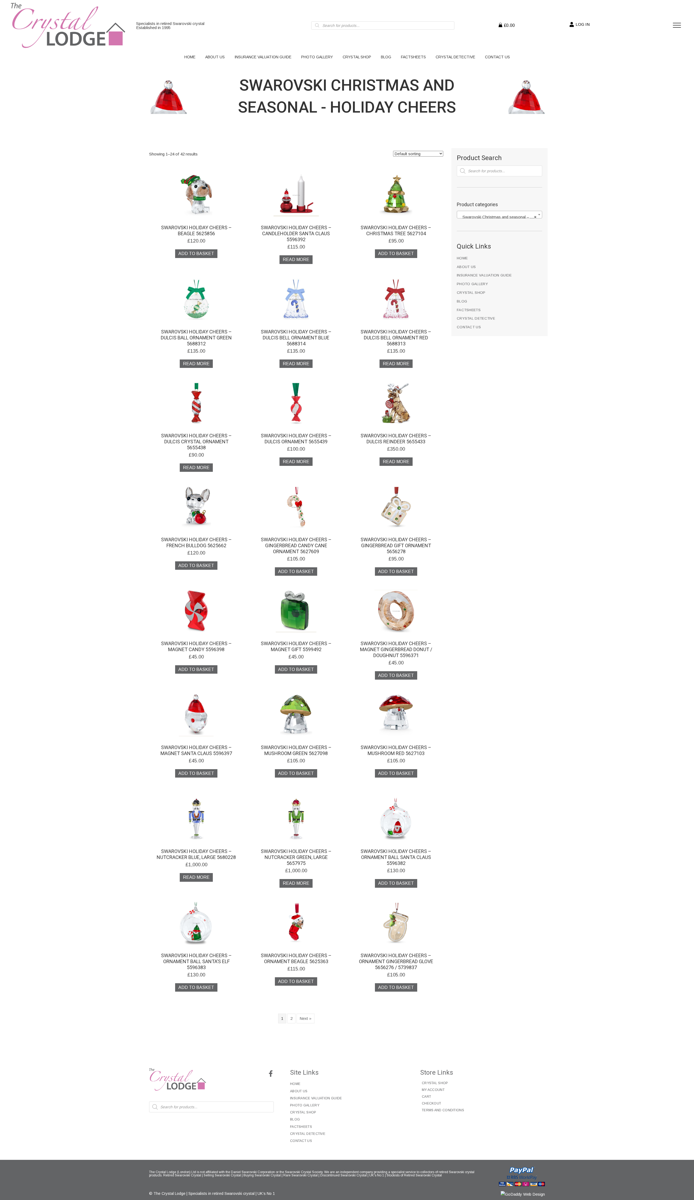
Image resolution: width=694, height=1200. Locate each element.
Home (462, 258)
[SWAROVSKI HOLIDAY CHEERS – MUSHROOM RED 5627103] (396, 714)
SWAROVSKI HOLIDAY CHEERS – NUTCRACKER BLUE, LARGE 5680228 (196, 854)
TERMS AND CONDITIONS (443, 1110)
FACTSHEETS (469, 310)
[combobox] (499, 214)
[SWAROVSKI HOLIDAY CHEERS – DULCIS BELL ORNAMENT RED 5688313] (396, 299)
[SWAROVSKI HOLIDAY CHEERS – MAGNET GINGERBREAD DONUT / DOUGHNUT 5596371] (395, 611)
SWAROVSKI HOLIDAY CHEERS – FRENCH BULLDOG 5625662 (196, 542)
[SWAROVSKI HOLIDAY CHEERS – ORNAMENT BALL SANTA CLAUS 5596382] (396, 818)
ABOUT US (466, 267)
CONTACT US (469, 327)
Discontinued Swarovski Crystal (343, 1175)
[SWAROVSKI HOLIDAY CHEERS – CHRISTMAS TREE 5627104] (396, 195)
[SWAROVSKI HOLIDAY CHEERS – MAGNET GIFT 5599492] (296, 611)
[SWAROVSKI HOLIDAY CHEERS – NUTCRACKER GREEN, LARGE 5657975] (296, 818)
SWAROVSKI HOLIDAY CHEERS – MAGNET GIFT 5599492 (296, 646)
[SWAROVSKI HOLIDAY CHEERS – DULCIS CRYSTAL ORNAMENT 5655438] (196, 402)
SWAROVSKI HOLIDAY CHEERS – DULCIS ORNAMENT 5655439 (296, 438)
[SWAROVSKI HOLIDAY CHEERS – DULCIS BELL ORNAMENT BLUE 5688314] (296, 299)
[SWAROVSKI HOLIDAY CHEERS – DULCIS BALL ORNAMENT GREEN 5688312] (196, 299)
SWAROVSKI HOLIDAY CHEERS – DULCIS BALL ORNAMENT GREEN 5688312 (196, 337)
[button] (270, 1073)
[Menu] (677, 25)
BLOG (462, 301)
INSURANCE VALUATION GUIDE (484, 275)
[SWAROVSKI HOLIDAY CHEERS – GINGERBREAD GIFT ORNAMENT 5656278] (396, 506)
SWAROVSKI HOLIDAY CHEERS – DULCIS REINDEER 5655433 (396, 438)
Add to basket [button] (196, 253)
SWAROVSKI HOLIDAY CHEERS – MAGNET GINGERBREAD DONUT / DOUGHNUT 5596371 (396, 649)
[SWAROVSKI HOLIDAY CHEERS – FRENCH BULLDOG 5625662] (196, 506)
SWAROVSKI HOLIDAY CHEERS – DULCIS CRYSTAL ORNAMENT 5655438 (196, 441)
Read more (296, 259)
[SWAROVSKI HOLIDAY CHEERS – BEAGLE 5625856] (196, 195)
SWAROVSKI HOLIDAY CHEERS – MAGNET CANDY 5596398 (196, 646)
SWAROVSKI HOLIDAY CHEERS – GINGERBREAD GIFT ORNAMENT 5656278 (396, 545)
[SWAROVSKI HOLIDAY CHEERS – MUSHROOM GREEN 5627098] (296, 714)
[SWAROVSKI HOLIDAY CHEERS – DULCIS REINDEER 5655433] (396, 402)
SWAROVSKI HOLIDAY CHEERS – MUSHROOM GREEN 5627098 (296, 750)
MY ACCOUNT (433, 1090)
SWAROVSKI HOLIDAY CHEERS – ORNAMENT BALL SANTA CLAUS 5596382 (396, 857)
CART (426, 1097)
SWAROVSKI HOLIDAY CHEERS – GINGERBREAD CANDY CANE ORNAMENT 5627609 (296, 545)
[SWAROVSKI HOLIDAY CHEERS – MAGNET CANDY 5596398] (196, 611)
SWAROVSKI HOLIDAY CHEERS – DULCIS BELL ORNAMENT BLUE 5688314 (296, 337)
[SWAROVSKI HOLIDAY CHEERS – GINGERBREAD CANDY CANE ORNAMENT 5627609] (296, 506)
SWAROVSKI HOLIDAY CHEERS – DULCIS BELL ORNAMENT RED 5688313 (396, 337)
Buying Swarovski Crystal (262, 1175)
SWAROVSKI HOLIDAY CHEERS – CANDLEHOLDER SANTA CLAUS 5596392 (296, 233)
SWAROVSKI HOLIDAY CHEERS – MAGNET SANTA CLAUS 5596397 (196, 750)
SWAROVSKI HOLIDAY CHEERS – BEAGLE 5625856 (196, 230)
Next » (305, 1018)
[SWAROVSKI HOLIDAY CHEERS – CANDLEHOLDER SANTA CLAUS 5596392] (296, 195)
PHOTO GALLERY (472, 284)
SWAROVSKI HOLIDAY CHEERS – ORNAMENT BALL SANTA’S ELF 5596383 (196, 961)
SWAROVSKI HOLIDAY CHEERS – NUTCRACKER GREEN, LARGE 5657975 (296, 857)
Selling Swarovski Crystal (222, 1175)
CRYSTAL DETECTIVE (476, 318)
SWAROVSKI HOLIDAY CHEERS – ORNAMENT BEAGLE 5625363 (296, 958)
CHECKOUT (431, 1103)
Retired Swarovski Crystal (182, 1175)
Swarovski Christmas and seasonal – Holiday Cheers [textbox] (500, 217)
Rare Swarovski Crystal (300, 1175)
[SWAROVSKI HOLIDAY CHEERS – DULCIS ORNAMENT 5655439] (296, 402)
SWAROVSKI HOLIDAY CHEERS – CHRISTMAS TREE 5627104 (396, 230)
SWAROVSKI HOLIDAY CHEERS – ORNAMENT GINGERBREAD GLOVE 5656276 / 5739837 (396, 961)
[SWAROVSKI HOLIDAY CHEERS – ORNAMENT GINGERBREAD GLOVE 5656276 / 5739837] (396, 922)
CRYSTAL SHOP (471, 293)
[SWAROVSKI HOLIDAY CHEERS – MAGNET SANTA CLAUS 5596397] (196, 714)
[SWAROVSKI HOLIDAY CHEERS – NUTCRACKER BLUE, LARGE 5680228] (196, 818)
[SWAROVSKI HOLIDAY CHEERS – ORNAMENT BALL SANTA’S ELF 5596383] (196, 922)
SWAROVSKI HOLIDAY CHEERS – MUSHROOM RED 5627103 (396, 750)
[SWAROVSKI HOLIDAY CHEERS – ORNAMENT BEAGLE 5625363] (296, 922)
